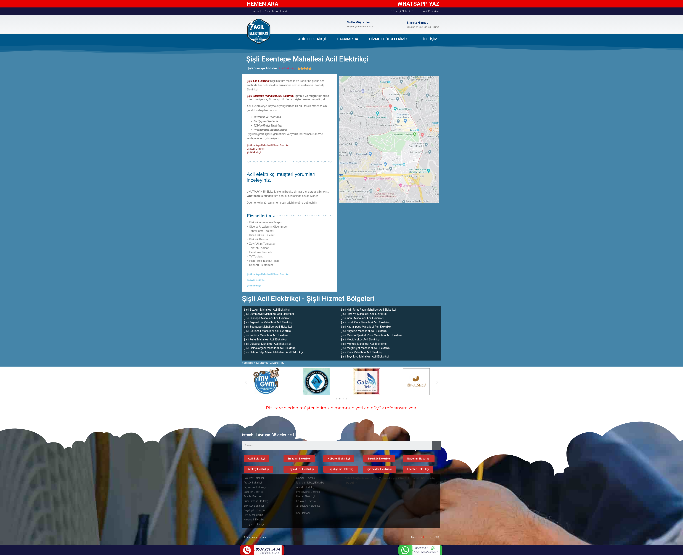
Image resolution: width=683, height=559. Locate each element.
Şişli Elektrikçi (254, 152)
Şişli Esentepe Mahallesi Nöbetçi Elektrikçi (268, 145)
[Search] (436, 445)
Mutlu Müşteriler (358, 22)
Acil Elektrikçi (287, 68)
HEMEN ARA (262, 3)
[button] (336, 398)
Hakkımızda (347, 39)
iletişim (430, 39)
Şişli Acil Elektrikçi (256, 149)
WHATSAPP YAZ (418, 3)
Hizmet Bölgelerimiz (388, 39)
